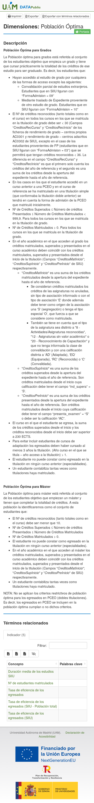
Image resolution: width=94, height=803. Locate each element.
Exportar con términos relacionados (66, 16)
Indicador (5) (16, 634)
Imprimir (16, 16)
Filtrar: (42, 645)
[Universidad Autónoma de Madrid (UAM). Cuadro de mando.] (10, 5)
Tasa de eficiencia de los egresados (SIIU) (26, 715)
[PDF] (25, 653)
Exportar (33, 16)
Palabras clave (71, 664)
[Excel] (8, 653)
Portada (84, 31)
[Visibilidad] (34, 653)
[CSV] (16, 653)
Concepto (16, 664)
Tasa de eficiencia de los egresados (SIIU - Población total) (32, 703)
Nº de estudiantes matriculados (30, 683)
